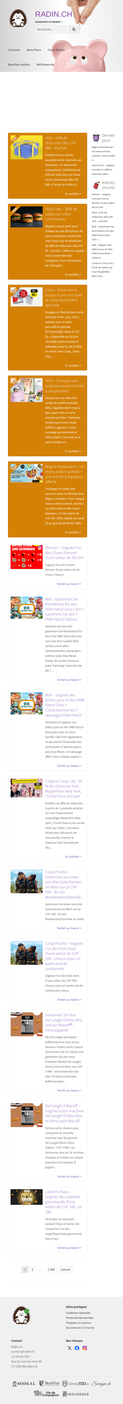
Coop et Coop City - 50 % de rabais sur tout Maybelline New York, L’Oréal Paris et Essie (63, 788)
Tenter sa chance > (69, 584)
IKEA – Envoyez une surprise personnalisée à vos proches (64, 385)
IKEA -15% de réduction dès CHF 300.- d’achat (61, 143)
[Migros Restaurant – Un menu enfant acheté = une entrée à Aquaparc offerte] (27, 473)
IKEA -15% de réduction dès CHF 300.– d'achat (102, 217)
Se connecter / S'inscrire (80, 1327)
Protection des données (80, 1318)
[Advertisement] (61, 107)
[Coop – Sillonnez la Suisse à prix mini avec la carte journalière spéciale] (27, 296)
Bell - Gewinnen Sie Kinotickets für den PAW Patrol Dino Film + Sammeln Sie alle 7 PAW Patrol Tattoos (64, 609)
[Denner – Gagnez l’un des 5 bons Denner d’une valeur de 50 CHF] (27, 557)
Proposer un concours (78, 1323)
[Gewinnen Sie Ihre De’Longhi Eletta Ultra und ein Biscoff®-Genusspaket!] (27, 1024)
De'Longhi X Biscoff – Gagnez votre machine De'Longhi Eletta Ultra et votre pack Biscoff (64, 1113)
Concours (14, 50)
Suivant (65, 1269)
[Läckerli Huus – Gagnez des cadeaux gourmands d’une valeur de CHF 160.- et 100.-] (27, 1197)
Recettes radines (19, 64)
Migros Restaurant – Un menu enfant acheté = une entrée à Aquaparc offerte (64, 474)
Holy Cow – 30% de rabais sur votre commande (61, 214)
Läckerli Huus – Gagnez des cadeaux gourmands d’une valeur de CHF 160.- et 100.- (63, 1201)
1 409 (51, 1269)
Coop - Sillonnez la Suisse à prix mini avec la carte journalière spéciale (64, 297)
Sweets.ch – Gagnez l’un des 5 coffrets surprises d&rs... (103, 170)
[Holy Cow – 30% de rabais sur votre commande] (27, 216)
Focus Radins (56, 50)
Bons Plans (34, 50)
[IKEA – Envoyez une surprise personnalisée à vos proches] (27, 390)
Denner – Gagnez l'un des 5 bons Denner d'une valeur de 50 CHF (64, 552)
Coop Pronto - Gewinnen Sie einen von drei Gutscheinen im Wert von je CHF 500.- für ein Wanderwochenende (63, 884)
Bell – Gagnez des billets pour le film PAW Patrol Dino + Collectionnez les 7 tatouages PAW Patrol (64, 705)
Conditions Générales (78, 1313)
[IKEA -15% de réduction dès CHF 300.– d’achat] (27, 147)
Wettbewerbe (45, 64)
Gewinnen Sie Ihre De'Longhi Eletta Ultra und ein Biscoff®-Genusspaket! (63, 1022)
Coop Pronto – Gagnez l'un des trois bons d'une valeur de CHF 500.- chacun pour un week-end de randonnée (64, 956)
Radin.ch (53, 14)
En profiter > (73, 194)
